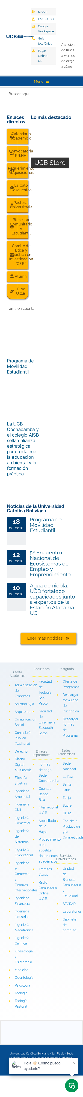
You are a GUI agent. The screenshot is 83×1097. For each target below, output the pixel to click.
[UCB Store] (53, 151)
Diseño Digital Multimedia (24, 764)
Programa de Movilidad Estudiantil (20, 366)
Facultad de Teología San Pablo (45, 692)
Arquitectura (24, 712)
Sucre (67, 805)
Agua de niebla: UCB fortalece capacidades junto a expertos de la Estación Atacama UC (52, 599)
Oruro (67, 813)
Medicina (21, 970)
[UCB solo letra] (41, 1022)
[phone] (64, 1034)
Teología (21, 993)
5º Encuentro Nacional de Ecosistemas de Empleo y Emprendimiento (50, 563)
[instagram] (56, 15)
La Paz (68, 776)
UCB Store (49, 163)
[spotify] (56, 34)
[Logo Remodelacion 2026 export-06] (20, 36)
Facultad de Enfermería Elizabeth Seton (47, 722)
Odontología (24, 977)
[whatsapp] (64, 24)
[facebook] (56, 5)
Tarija (67, 797)
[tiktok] (64, 5)
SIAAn (42, 11)
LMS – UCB (46, 19)
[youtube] (64, 15)
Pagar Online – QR (44, 56)
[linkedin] (56, 24)
